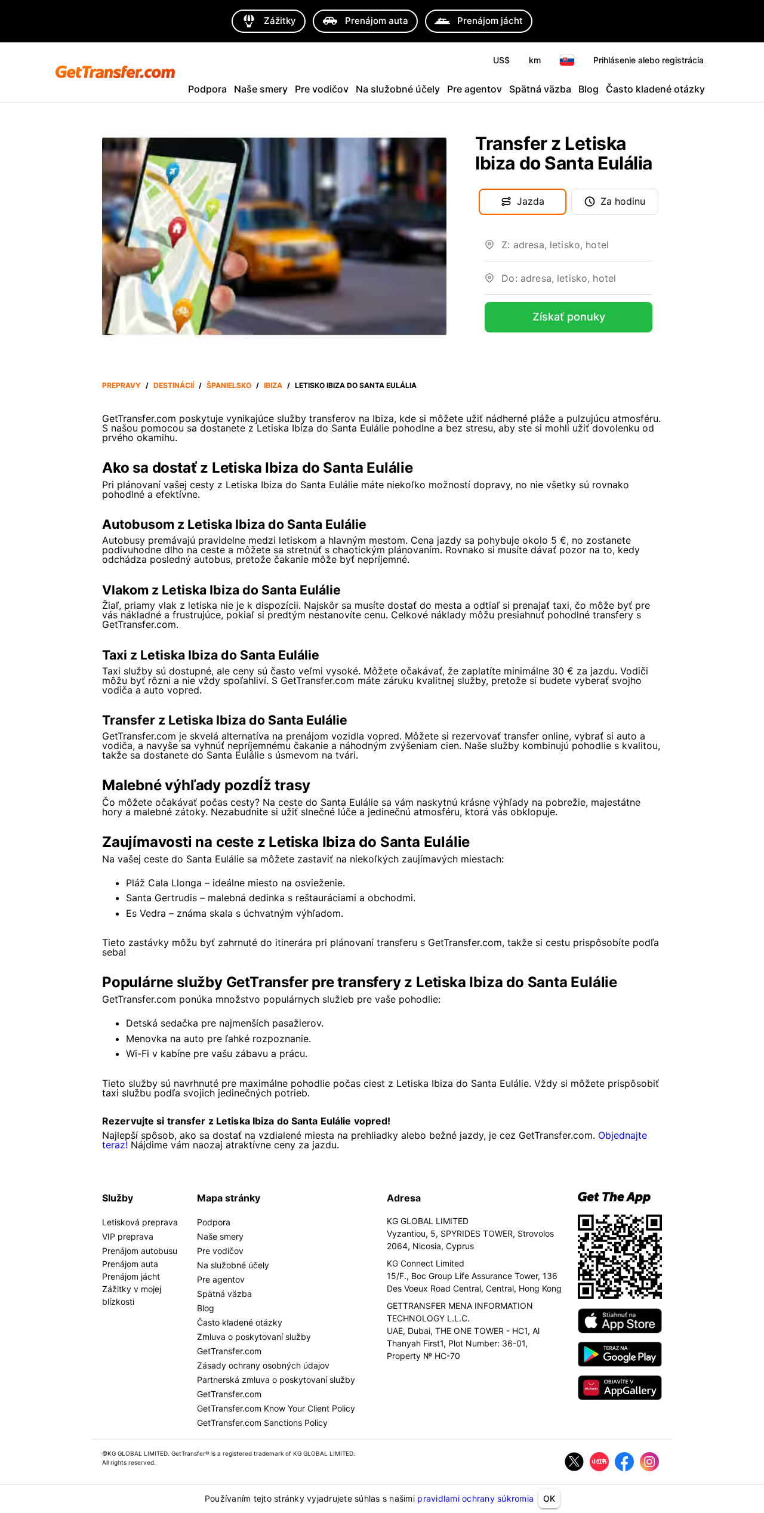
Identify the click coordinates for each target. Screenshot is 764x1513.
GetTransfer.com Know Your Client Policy (276, 1408)
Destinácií (173, 385)
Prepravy (121, 385)
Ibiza (273, 385)
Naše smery (261, 89)
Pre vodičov (322, 89)
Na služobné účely (398, 89)
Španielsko (229, 385)
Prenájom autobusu (139, 1251)
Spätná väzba (540, 89)
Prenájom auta (130, 1264)
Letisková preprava (140, 1222)
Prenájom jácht (131, 1276)
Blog (588, 89)
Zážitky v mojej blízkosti (131, 1295)
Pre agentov (474, 89)
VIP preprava (127, 1236)
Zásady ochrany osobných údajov (263, 1365)
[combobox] (576, 249)
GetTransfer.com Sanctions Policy (262, 1423)
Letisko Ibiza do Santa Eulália (356, 385)
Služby (117, 1198)
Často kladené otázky (655, 89)
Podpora (207, 89)
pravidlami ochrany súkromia (475, 1498)
